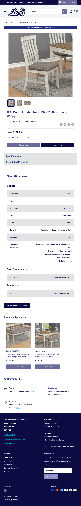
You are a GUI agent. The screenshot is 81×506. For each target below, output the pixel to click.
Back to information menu (17, 305)
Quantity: (10, 137)
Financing (8, 464)
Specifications (13, 156)
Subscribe (51, 476)
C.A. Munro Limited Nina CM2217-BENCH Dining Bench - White (18, 355)
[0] (75, 11)
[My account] (71, 11)
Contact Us (8, 458)
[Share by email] (72, 124)
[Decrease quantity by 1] (18, 137)
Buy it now (58, 145)
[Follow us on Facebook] (5, 490)
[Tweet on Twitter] (68, 124)
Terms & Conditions (11, 468)
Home (6, 22)
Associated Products (17, 162)
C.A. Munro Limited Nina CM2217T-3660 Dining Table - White (47, 355)
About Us (7, 461)
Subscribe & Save (68, 2)
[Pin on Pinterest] (65, 124)
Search (6, 471)
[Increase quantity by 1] (28, 137)
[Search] (64, 11)
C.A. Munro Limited (14, 121)
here (32, 391)
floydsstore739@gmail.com (14, 439)
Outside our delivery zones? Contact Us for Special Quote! (24, 2)
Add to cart (23, 145)
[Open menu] (5, 11)
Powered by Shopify (11, 499)
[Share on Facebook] (61, 124)
